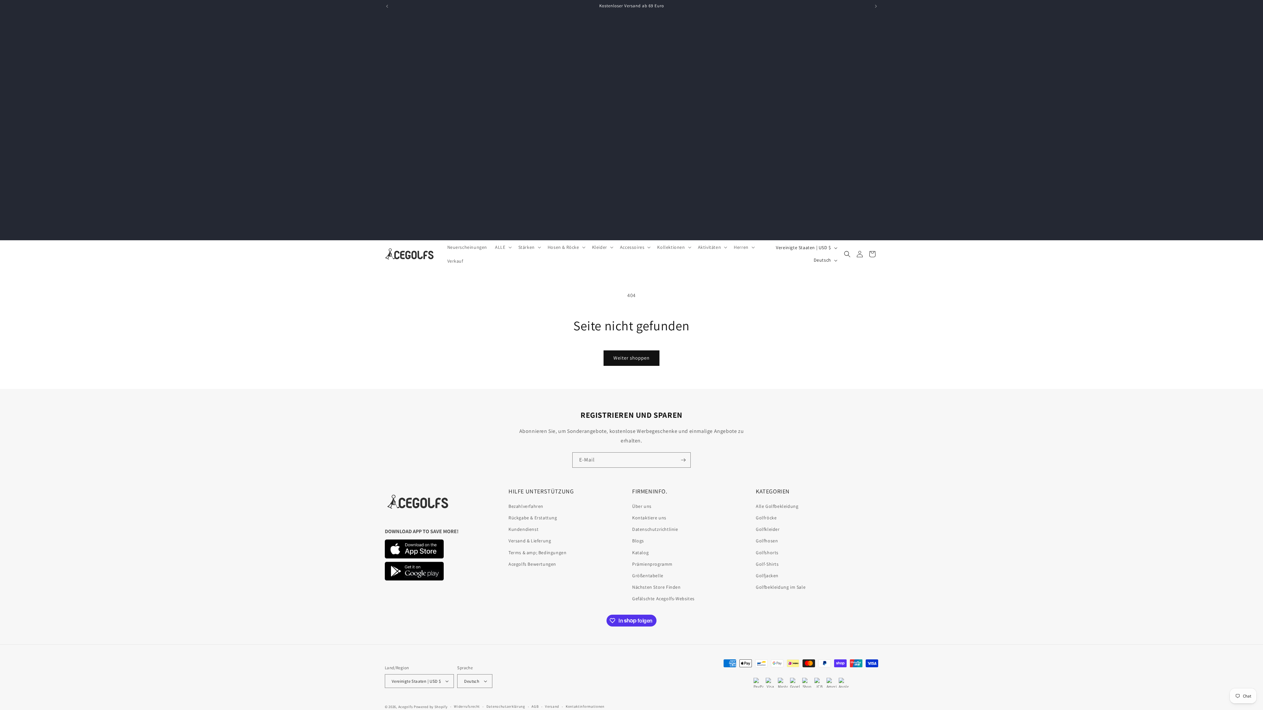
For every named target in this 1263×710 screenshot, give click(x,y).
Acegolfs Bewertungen (532, 564)
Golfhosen (767, 541)
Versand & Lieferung (529, 541)
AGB (535, 706)
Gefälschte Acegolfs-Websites (663, 599)
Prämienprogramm (652, 564)
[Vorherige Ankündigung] (387, 6)
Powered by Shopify (431, 706)
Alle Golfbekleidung (777, 506)
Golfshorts (767, 553)
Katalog (640, 553)
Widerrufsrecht (467, 706)
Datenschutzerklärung (505, 706)
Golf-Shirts (767, 564)
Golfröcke (766, 518)
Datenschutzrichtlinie (655, 529)
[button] (502, 247)
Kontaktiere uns (649, 518)
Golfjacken (767, 576)
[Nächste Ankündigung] (876, 6)
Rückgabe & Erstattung (532, 518)
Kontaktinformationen (585, 706)
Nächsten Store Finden (656, 587)
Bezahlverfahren (525, 506)
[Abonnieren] (683, 460)
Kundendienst (523, 529)
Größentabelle (647, 576)
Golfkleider (768, 529)
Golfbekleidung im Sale (780, 587)
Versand (552, 706)
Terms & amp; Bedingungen (537, 553)
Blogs (638, 541)
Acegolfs (405, 706)
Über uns (642, 506)
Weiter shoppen (631, 358)
